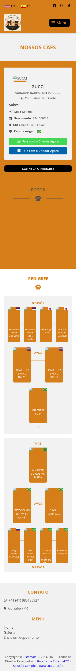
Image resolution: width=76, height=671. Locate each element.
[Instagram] (62, 5)
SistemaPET (31, 657)
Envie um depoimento (21, 637)
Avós (38, 353)
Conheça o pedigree (38, 169)
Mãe (38, 443)
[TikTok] (69, 5)
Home (9, 627)
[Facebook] (55, 5)
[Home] (10, 22)
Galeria (9, 632)
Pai (38, 427)
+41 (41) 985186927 (23, 600)
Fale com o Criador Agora (40, 141)
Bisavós (38, 303)
